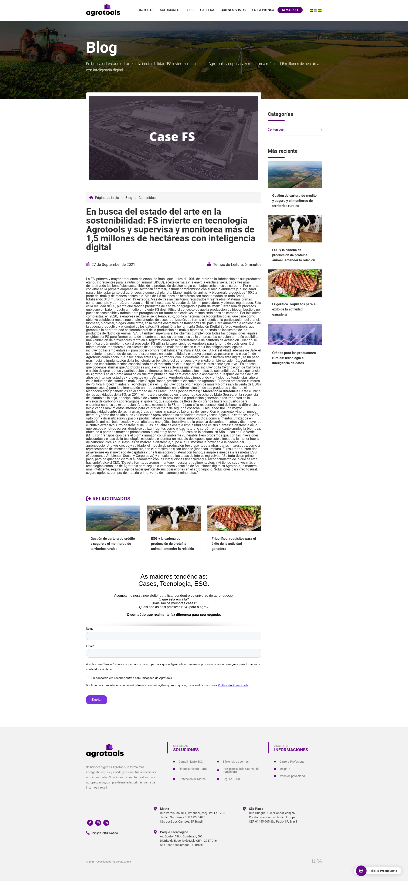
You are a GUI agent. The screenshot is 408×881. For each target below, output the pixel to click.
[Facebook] (90, 823)
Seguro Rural (231, 779)
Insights (146, 10)
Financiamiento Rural (192, 769)
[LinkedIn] (106, 823)
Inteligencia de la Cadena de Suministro (241, 770)
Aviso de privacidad (292, 776)
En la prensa (263, 10)
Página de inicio (106, 198)
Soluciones (169, 10)
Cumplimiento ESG (190, 761)
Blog (190, 10)
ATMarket (290, 10)
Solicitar (383, 871)
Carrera (207, 10)
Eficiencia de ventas (236, 761)
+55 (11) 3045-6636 (104, 833)
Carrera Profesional (292, 761)
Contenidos (147, 198)
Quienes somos (233, 10)
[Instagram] (98, 823)
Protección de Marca (192, 779)
